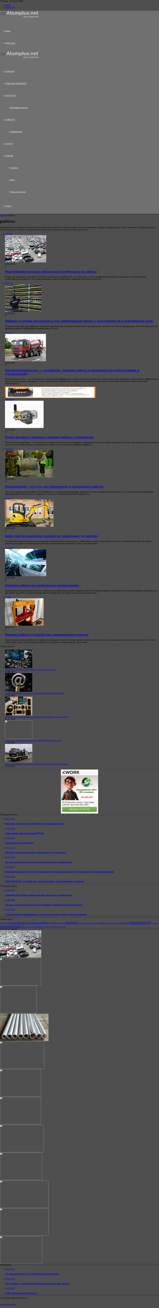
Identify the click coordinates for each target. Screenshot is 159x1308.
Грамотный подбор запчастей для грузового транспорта (31, 670)
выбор (62, 923)
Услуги (9, 144)
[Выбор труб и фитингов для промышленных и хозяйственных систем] (24, 1040)
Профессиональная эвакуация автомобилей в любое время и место (36, 764)
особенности (140, 922)
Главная (4, 215)
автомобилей (16, 922)
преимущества (10, 926)
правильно (154, 923)
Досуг (12, 180)
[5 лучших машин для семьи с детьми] (22, 1151)
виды (44, 923)
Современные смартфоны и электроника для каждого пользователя (36, 717)
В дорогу (14, 168)
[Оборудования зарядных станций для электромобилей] (20, 1124)
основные (124, 923)
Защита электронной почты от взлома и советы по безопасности (35, 693)
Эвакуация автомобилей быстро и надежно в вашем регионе (33, 740)
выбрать (72, 923)
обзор (103, 923)
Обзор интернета (18, 192)
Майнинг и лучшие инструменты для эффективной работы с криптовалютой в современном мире (79, 321)
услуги (63, 927)
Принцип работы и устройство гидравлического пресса (46, 634)
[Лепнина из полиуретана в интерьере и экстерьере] (21, 1263)
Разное (9, 156)
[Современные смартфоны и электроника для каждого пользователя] (18, 715)
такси (59, 927)
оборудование (112, 923)
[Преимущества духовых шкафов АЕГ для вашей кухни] (24, 1235)
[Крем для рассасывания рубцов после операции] (20, 985)
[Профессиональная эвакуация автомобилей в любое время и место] (18, 762)
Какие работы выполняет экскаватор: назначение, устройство (51, 536)
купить (83, 923)
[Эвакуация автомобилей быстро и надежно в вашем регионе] (18, 738)
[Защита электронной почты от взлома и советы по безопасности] (18, 691)
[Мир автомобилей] (19, 17)
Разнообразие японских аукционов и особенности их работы (51, 271)
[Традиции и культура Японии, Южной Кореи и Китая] (21, 1179)
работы (23, 927)
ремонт (40, 926)
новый (97, 923)
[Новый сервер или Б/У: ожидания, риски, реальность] (22, 1068)
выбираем (53, 923)
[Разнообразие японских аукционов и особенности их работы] (20, 957)
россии (46, 927)
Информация (16, 132)
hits (1, 923)
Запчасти (10, 96)
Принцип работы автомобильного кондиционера (42, 585)
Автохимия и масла (19, 108)
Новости (10, 120)
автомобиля (32, 922)
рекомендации (30, 927)
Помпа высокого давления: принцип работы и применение (49, 437)
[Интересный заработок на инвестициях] (20, 1096)
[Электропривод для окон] (24, 1207)
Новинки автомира (15, 84)
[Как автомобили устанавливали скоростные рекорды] (18, 1012)
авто (5, 923)
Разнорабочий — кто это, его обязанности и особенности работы (54, 486)
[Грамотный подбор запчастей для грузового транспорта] (18, 667)
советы (53, 926)
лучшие (90, 923)
